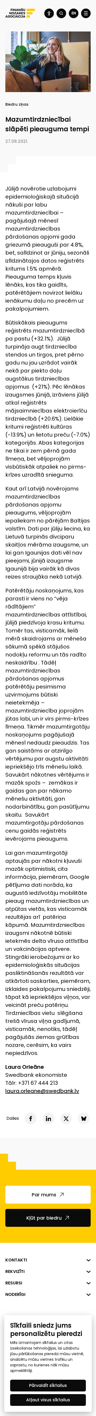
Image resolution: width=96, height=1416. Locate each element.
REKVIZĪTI (15, 1271)
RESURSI (13, 1283)
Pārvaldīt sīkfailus (48, 1385)
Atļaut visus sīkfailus (48, 1400)
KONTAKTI (16, 1260)
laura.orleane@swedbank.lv (42, 1091)
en (73, 13)
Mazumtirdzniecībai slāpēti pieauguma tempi (47, 124)
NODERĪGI (15, 1294)
